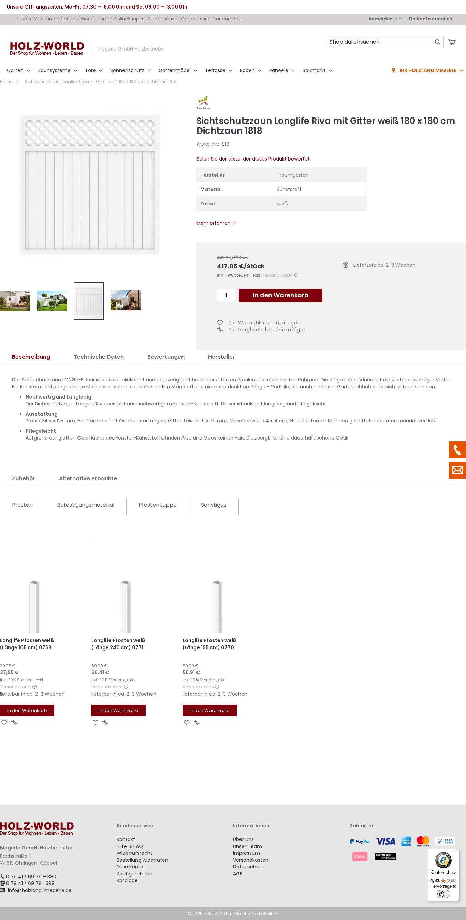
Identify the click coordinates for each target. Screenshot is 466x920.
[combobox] (385, 42)
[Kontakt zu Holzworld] (457, 470)
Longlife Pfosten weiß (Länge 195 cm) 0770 (210, 644)
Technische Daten (99, 357)
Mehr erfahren (213, 223)
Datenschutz (248, 866)
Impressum (246, 853)
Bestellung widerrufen (142, 859)
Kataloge (127, 880)
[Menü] (455, 852)
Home (6, 81)
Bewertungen (166, 357)
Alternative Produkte (88, 479)
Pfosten (22, 505)
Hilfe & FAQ (130, 846)
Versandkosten (277, 275)
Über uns (243, 839)
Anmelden (380, 19)
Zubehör (23, 479)
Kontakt (126, 839)
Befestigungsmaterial (85, 505)
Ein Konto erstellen (430, 19)
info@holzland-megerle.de (40, 890)
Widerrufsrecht (134, 853)
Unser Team (247, 846)
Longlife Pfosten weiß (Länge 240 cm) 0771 (118, 644)
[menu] (233, 70)
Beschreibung (31, 357)
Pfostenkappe (158, 505)
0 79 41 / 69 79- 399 (30, 883)
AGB (238, 873)
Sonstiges (214, 505)
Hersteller (221, 357)
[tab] (31, 357)
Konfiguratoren (134, 873)
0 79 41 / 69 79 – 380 (31, 876)
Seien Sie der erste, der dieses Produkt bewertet (253, 158)
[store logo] (47, 49)
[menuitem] (16, 70)
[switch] (443, 894)
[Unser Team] (457, 449)
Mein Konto (130, 866)
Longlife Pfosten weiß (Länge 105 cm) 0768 (27, 644)
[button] (18, 300)
